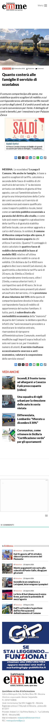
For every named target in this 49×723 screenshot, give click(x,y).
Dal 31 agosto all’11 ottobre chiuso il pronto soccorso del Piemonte (28, 556)
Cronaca (7, 69)
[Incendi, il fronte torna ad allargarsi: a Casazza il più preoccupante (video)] (8, 382)
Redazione (31, 68)
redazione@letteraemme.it (29, 717)
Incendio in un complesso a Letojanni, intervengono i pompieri (31, 583)
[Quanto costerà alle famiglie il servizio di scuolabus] (24, 47)
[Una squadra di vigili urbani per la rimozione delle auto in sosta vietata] (8, 400)
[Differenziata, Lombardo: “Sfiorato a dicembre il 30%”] (8, 419)
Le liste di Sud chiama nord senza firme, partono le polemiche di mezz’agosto (30, 596)
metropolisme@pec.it (15, 720)
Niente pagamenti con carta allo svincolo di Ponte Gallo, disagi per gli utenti (30, 570)
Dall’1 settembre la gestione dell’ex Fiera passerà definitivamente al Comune (28, 610)
